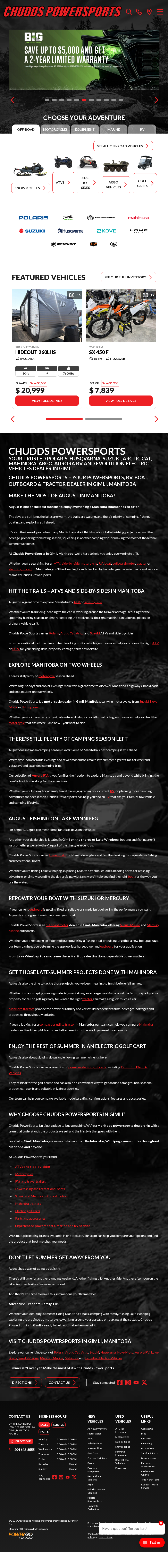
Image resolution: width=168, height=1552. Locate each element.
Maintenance (148, 1458)
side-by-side (70, 563)
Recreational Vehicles (94, 1478)
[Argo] (93, 244)
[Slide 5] (76, 100)
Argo (84, 1352)
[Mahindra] (138, 217)
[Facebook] (119, 1382)
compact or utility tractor (57, 1024)
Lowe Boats (57, 855)
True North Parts (150, 1479)
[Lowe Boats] (139, 230)
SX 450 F (99, 352)
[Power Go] (45, 1535)
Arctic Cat (67, 633)
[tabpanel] (58, 1454)
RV (101, 563)
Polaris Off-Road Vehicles (96, 1491)
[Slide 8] (98, 100)
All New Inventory (97, 1428)
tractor (142, 563)
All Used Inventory (120, 1430)
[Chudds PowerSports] (62, 11)
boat (107, 563)
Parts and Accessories (148, 1465)
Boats (90, 1463)
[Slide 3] (61, 100)
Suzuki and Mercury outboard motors (41, 1196)
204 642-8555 (24, 1450)
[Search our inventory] (129, 11)
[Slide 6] (84, 100)
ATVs (33, 1166)
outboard (36, 909)
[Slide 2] (54, 100)
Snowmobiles (94, 1448)
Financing (120, 1468)
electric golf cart (20, 569)
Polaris (54, 633)
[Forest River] (101, 217)
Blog (143, 1433)
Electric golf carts (27, 1211)
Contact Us (147, 1428)
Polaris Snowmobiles (94, 1499)
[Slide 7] (91, 100)
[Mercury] (63, 244)
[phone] (139, 11)
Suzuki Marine (130, 925)
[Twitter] (144, 1382)
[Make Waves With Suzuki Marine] (84, 60)
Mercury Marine (51, 1358)
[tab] (26, 129)
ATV (57, 563)
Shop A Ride (31, 1528)
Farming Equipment (93, 1470)
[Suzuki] (32, 230)
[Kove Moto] (106, 230)
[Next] (155, 100)
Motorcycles (24, 1174)
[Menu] (160, 11)
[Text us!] (152, 1543)
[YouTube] (136, 1382)
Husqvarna (31, 707)
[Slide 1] (47, 100)
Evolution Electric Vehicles (103, 1358)
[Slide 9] (106, 100)
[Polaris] (33, 217)
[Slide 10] (113, 100)
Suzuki (144, 701)
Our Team (146, 1438)
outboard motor (123, 563)
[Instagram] (128, 1382)
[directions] (149, 11)
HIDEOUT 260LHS (35, 352)
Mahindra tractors (21, 1009)
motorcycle (89, 563)
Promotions (147, 1448)
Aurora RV (142, 1352)
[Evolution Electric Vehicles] (113, 244)
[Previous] (13, 100)
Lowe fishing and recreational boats (40, 1189)
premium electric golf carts (87, 1067)
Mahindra (146, 1024)
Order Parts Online (147, 1473)
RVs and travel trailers (30, 1181)
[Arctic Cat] (67, 217)
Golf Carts (93, 1453)
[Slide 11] (121, 100)
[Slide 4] (69, 100)
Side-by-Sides (94, 1443)
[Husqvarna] (71, 230)
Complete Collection (93, 1507)
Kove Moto (125, 1352)
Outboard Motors (97, 1458)
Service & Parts (149, 1453)
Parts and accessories (30, 1218)
